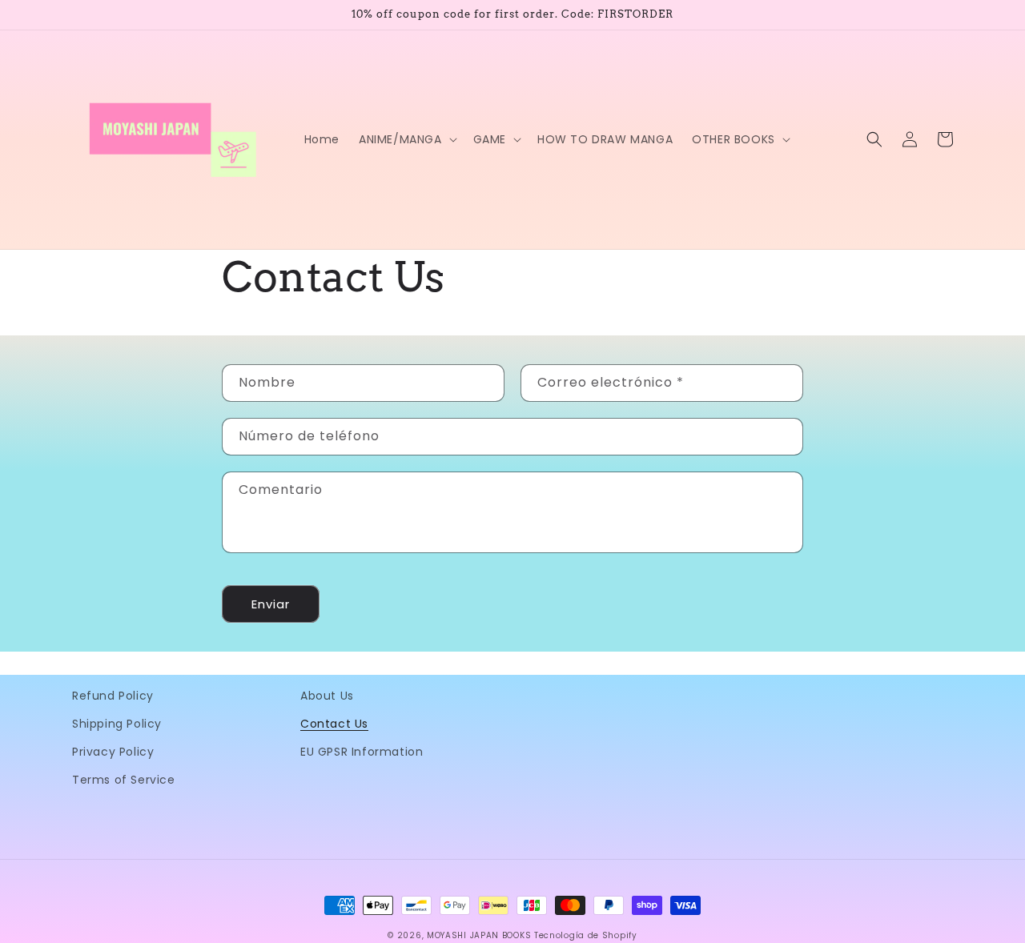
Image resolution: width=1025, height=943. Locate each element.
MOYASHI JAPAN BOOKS (479, 935)
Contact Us (334, 724)
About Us (327, 696)
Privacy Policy (113, 752)
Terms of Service (123, 780)
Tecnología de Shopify (585, 935)
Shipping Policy (117, 724)
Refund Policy (113, 696)
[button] (406, 139)
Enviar (270, 604)
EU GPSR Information (361, 752)
